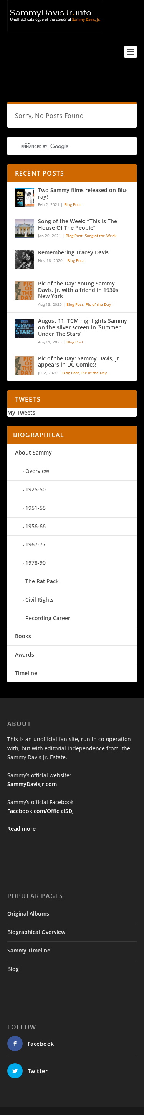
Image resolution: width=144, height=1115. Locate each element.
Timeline (26, 673)
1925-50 (35, 489)
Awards (24, 654)
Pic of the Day (98, 304)
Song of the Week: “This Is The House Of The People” (77, 224)
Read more (21, 828)
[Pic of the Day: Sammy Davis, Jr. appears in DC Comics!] (24, 365)
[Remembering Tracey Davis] (24, 259)
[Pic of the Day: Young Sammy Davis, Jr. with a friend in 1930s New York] (24, 290)
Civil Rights (39, 599)
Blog (13, 968)
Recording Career (47, 618)
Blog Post (72, 204)
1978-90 (35, 562)
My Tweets (21, 412)
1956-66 (35, 526)
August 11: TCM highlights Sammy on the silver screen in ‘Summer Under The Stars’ (82, 327)
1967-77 (35, 544)
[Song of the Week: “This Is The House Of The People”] (24, 228)
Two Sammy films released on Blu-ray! (83, 193)
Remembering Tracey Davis (73, 252)
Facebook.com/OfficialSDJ (40, 811)
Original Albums (28, 913)
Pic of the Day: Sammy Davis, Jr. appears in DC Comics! (79, 361)
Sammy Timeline (28, 950)
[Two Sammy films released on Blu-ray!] (24, 197)
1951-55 (35, 507)
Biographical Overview (36, 932)
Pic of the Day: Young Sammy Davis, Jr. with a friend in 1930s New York (78, 290)
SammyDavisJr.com (32, 784)
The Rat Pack (42, 581)
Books (23, 636)
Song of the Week (100, 235)
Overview (37, 471)
